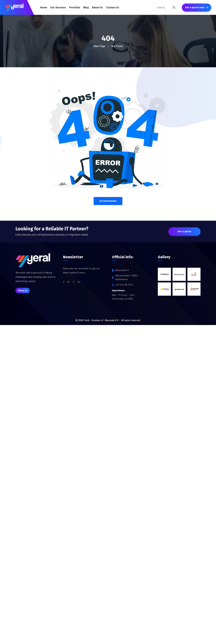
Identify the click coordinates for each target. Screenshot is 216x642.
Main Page (99, 46)
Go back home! (108, 201)
